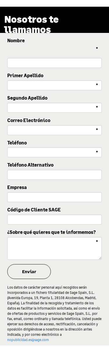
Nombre (16, 40)
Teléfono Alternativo (30, 164)
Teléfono (17, 142)
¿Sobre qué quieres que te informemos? (51, 232)
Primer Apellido (25, 75)
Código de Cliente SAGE (34, 209)
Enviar (29, 271)
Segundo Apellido (27, 97)
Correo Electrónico (28, 120)
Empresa (17, 187)
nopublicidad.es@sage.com (28, 340)
